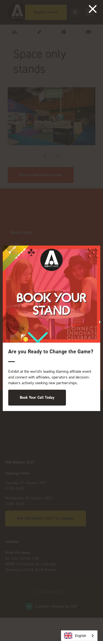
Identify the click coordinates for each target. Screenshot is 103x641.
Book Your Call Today (37, 397)
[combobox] (79, 635)
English (80, 635)
